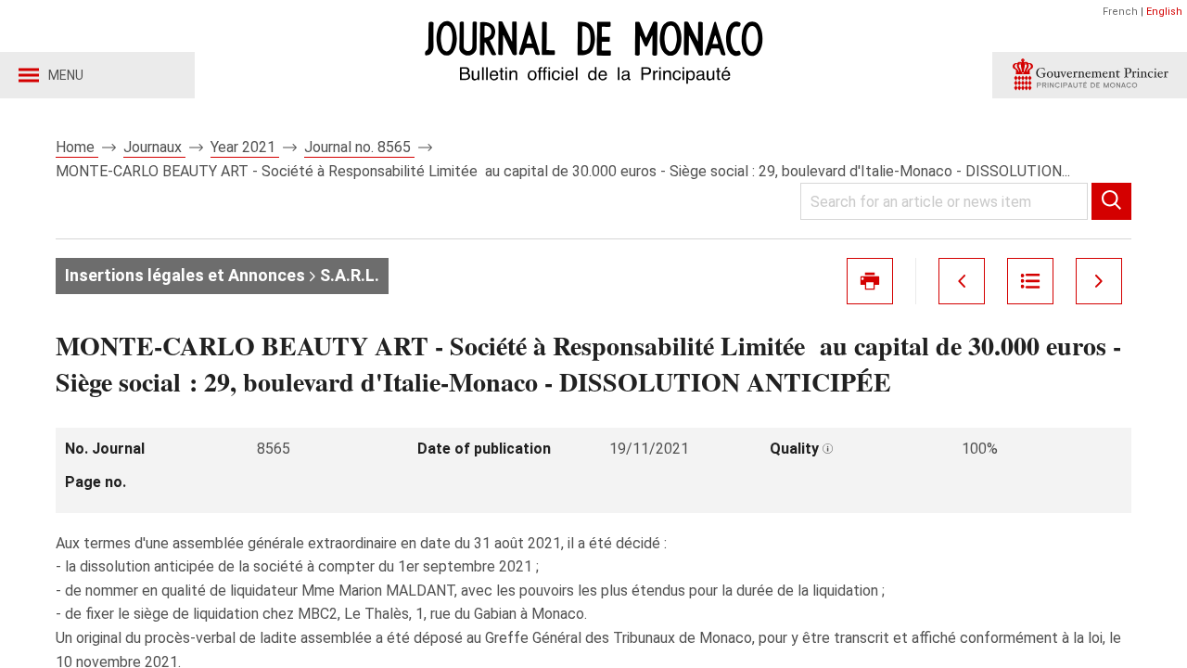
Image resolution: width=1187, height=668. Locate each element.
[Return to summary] (1030, 281)
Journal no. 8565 (359, 147)
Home (77, 147)
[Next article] (1099, 281)
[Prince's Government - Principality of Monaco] (1089, 75)
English (1164, 12)
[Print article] (870, 281)
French (1120, 12)
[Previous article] (961, 281)
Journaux (154, 147)
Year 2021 (245, 147)
